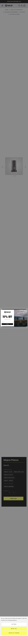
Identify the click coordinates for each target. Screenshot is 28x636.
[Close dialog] (26, 310)
